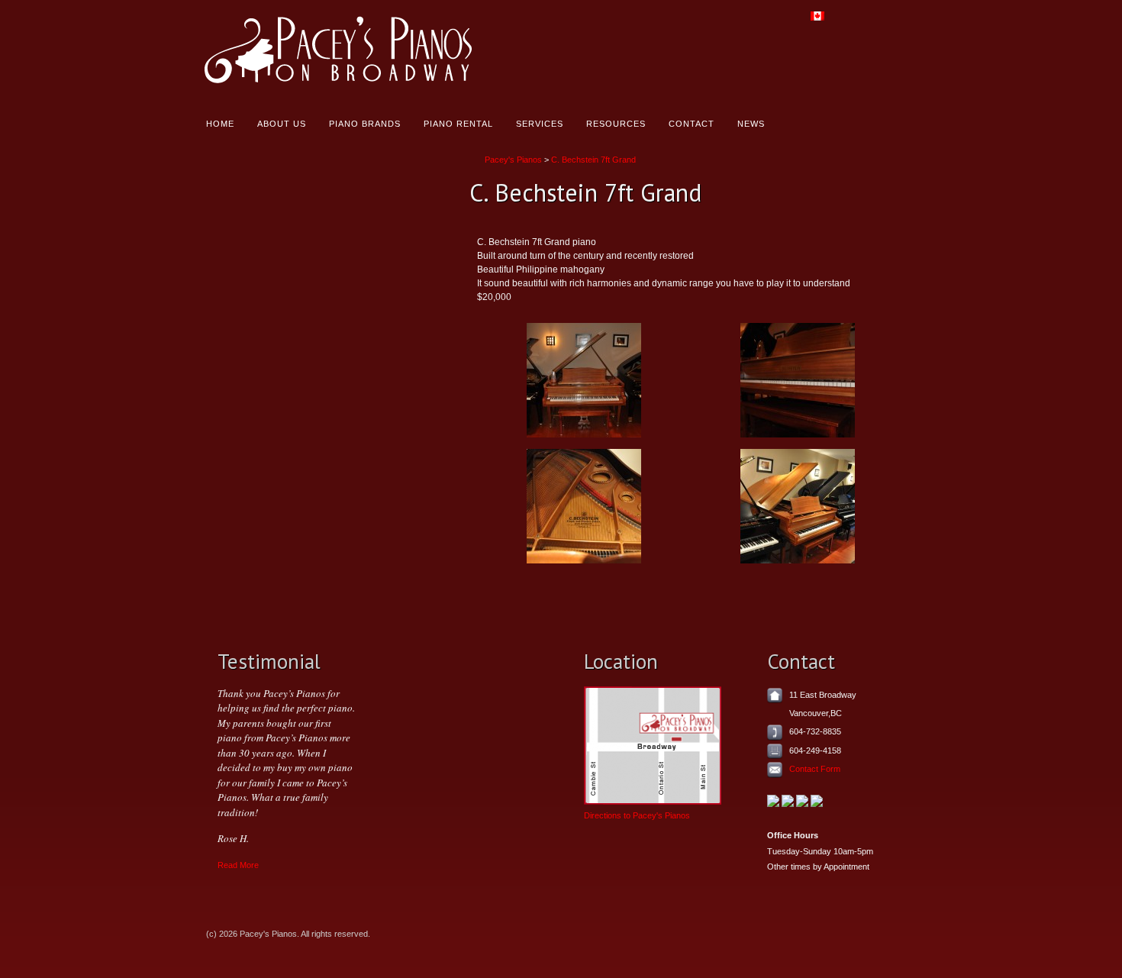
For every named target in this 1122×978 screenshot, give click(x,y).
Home (220, 123)
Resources (616, 123)
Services (539, 123)
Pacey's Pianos (513, 159)
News (751, 123)
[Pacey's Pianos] (367, 51)
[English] (822, 22)
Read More (238, 865)
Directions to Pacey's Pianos (637, 815)
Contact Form (814, 768)
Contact (691, 123)
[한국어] (869, 22)
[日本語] (893, 22)
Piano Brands (365, 123)
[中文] (845, 22)
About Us (281, 123)
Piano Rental (458, 123)
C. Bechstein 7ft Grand (593, 159)
